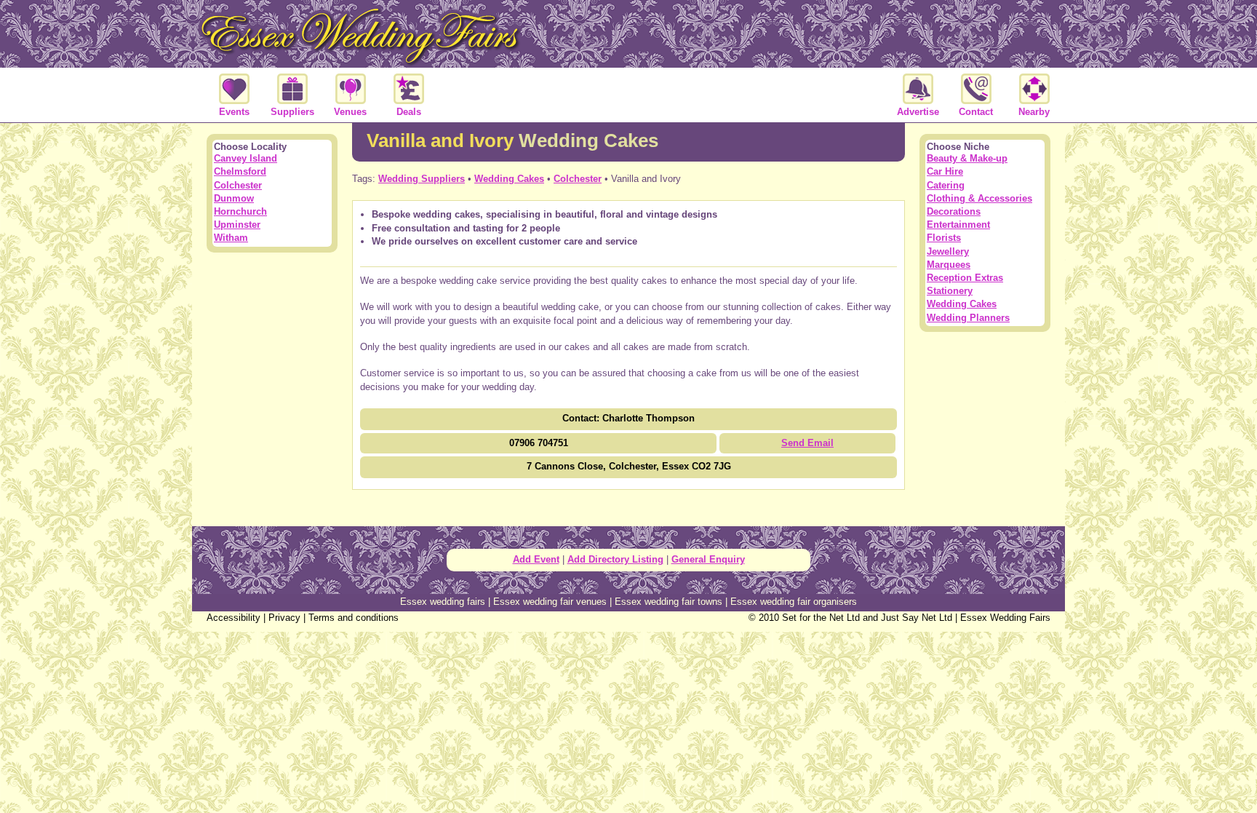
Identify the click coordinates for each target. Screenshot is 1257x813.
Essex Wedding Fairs (1005, 617)
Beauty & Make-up (967, 158)
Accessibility (233, 617)
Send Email (807, 442)
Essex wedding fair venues (550, 601)
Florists (944, 237)
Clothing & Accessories (979, 198)
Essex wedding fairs (442, 601)
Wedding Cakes (509, 178)
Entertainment (958, 224)
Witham (231, 237)
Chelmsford (240, 171)
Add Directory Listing (615, 559)
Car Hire (945, 171)
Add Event (536, 559)
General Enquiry (708, 559)
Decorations (954, 211)
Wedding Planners (968, 317)
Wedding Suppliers (421, 178)
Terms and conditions (353, 617)
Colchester (578, 178)
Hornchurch (240, 211)
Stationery (950, 290)
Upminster (237, 224)
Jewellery (948, 251)
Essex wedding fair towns (668, 601)
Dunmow (234, 198)
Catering (946, 185)
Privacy (284, 617)
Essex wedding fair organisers (793, 601)
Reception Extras (965, 277)
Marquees (948, 264)
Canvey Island (245, 158)
